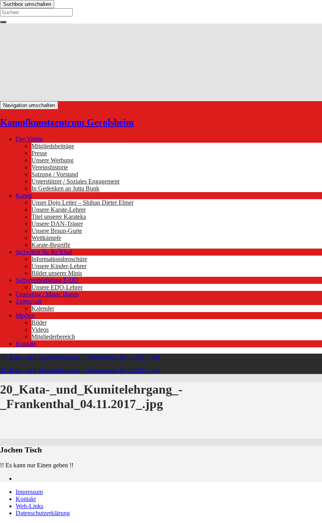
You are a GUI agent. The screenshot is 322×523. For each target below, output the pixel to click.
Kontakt (26, 343)
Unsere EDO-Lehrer (56, 287)
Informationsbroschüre (59, 259)
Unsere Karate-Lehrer (58, 209)
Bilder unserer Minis (56, 273)
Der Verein (29, 139)
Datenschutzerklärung (43, 513)
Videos (40, 329)
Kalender (42, 308)
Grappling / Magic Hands (47, 294)
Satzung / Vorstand (54, 174)
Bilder (39, 322)
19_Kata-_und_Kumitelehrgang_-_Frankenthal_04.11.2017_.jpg (80, 357)
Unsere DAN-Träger (57, 223)
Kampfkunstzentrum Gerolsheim (67, 122)
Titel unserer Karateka (58, 216)
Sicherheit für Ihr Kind (44, 252)
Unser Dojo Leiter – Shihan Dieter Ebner (82, 202)
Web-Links (29, 506)
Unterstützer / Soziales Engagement (75, 181)
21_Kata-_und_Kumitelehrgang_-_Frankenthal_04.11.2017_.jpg (80, 370)
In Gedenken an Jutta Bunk (65, 188)
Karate (24, 195)
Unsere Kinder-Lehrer (58, 266)
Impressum (29, 491)
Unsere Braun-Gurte (56, 230)
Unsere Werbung (52, 160)
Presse (39, 153)
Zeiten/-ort (29, 301)
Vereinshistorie (49, 167)
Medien (25, 315)
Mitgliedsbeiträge (52, 146)
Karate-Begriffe (50, 245)
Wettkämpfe (46, 237)
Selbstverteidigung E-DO (47, 280)
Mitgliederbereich (53, 336)
